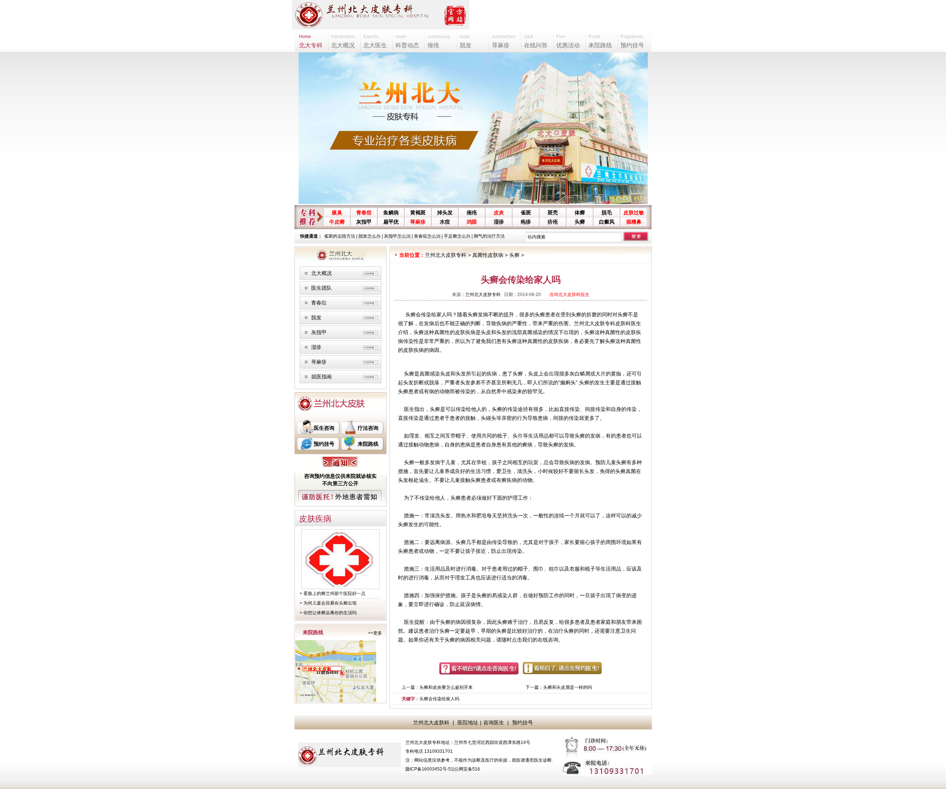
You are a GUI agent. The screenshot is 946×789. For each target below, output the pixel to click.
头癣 (580, 222)
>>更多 (375, 633)
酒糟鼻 (634, 222)
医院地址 (467, 722)
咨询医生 (493, 722)
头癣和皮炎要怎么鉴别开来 (446, 687)
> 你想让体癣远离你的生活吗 (328, 612)
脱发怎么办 (369, 236)
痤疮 (472, 212)
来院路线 (368, 444)
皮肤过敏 (633, 212)
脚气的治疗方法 (489, 236)
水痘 (445, 222)
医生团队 (321, 288)
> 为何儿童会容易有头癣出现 (328, 603)
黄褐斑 (418, 212)
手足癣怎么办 (457, 236)
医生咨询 (324, 428)
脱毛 (607, 212)
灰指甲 (364, 222)
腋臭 (337, 212)
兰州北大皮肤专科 (445, 255)
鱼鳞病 (391, 212)
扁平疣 (391, 222)
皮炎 (499, 212)
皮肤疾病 (315, 518)
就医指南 (321, 377)
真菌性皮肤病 (487, 255)
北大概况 (321, 273)
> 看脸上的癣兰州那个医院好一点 (332, 593)
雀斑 (526, 212)
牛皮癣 (337, 222)
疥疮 (553, 222)
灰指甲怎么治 (397, 236)
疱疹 (526, 222)
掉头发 (445, 212)
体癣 (580, 212)
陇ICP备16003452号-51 (429, 769)
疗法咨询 (368, 428)
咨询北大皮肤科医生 (569, 294)
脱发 (316, 317)
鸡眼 (472, 222)
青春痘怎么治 (427, 236)
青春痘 (364, 212)
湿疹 (499, 222)
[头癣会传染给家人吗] (340, 585)
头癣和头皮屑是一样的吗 (567, 687)
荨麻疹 (418, 222)
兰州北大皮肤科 (431, 722)
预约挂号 (324, 444)
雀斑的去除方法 (339, 236)
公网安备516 (467, 769)
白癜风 (607, 222)
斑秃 (553, 212)
